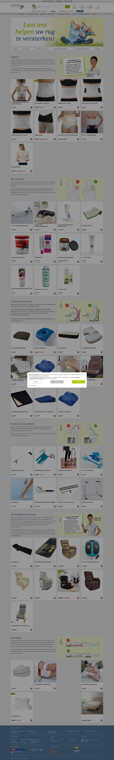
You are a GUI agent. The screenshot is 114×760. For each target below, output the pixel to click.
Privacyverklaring (32, 385)
